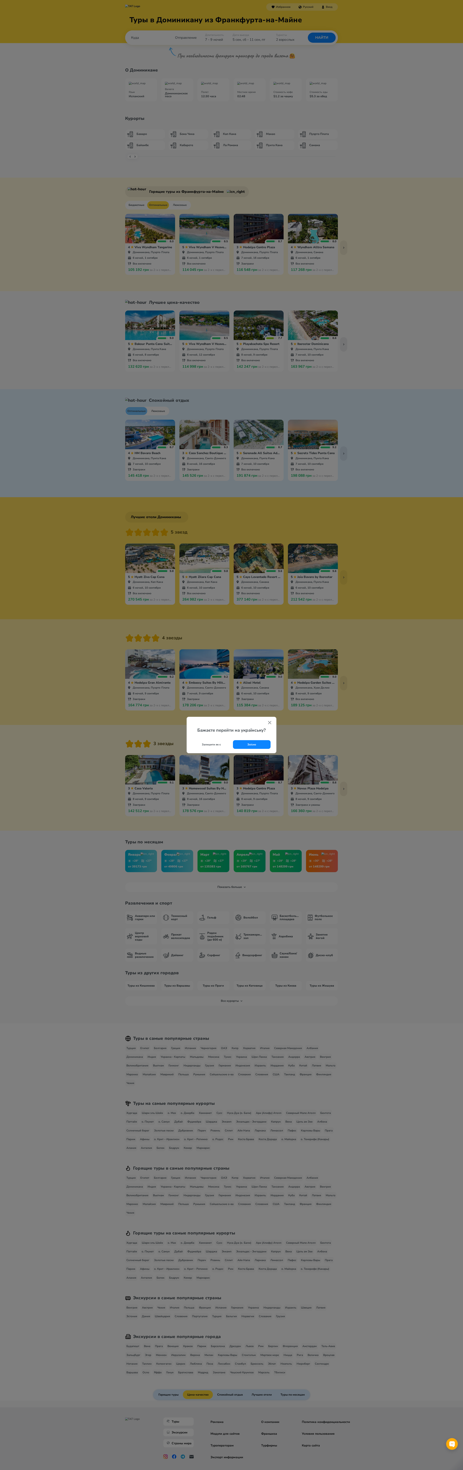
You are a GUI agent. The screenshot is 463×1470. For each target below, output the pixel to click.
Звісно (251, 744)
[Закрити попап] (269, 722)
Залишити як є (211, 744)
